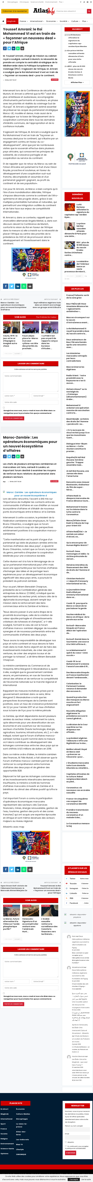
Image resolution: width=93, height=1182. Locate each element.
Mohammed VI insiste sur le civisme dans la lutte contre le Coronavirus (76, 511)
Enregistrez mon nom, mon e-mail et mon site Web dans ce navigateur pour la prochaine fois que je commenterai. (29, 411)
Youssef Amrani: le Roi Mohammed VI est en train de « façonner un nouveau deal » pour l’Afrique (47, 889)
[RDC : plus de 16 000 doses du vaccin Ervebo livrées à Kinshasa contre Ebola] (70, 245)
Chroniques (24, 2)
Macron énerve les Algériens (75, 368)
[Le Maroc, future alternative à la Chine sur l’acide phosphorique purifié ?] (11, 911)
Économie (51, 21)
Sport (3, 1124)
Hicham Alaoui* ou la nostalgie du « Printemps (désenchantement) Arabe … (76, 394)
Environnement (51, 2)
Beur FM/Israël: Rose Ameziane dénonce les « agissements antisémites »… (77, 308)
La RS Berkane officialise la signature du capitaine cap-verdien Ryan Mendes (77, 41)
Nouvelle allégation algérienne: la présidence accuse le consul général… (76, 715)
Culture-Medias (23, 1114)
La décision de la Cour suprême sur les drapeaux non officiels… (77, 728)
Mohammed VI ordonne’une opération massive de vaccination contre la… (77, 409)
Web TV (19, 1144)
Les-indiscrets (22, 1139)
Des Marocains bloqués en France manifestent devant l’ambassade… (77, 675)
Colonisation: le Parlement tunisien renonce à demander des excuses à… (76, 687)
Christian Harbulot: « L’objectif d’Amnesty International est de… (77, 581)
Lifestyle (20, 1149)
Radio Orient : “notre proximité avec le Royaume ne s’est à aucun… (76, 379)
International (36, 21)
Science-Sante (7, 1148)
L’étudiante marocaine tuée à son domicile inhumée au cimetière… (77, 765)
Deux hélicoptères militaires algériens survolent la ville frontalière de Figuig (81, 942)
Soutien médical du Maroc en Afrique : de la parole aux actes (77, 617)
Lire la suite (86, 1179)
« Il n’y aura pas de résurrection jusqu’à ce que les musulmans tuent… (77, 434)
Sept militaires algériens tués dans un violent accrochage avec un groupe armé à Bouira (47, 305)
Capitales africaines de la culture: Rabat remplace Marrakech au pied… (77, 778)
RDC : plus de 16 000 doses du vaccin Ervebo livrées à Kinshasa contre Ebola (76, 72)
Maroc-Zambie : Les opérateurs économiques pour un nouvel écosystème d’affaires (13, 306)
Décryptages (13, 2)
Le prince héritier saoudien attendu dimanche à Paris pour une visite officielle (76, 56)
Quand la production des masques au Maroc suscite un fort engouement (77, 701)
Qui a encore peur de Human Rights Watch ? (77, 544)
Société (63, 21)
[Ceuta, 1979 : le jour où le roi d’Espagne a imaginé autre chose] (11, 327)
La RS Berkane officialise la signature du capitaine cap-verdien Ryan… (77, 211)
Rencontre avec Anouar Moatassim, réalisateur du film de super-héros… (77, 486)
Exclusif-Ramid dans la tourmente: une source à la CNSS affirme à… (77, 642)
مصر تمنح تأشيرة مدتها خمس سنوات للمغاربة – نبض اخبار (80, 996)
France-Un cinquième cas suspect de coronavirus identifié (77, 801)
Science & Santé (37, 2)
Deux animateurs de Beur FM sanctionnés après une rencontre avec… (76, 343)
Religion (4, 1139)
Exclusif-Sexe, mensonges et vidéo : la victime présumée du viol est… (77, 555)
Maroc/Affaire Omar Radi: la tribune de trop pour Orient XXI (77, 523)
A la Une (7, 323)
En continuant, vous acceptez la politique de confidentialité (76, 1147)
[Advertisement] (77, 847)
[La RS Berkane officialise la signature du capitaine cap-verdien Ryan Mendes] (70, 207)
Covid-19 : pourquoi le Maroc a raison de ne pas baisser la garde (76, 606)
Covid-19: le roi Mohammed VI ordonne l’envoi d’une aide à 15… (77, 664)
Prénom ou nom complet (74, 1126)
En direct (4, 1109)
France (23, 21)
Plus (61, 2)
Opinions (4, 1153)
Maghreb (11, 21)
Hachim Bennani (78, 1056)
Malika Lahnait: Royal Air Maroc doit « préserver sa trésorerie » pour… (76, 753)
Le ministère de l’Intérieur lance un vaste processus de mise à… (77, 266)
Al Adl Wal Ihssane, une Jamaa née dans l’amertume (77, 473)
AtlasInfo (70, 1142)
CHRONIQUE (21, 1154)
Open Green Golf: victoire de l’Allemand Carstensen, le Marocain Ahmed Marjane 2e (14, 888)
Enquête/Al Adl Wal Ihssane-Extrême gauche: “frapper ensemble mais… (75, 461)
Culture (74, 21)
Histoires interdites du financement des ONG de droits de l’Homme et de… (78, 569)
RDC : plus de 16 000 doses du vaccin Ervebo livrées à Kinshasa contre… (77, 248)
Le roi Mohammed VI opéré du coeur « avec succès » (77, 653)
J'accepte (74, 1179)
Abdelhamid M (78, 967)
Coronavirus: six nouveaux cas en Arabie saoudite (78, 790)
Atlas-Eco (8, 906)
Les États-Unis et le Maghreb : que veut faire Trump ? (79, 1062)
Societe (4, 1134)
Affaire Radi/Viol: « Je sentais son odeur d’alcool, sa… (76, 534)
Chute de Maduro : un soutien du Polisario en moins (81, 1039)
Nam (74, 936)
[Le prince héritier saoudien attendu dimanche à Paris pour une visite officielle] (70, 226)
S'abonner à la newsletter (15, 11)
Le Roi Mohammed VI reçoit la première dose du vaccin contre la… (77, 331)
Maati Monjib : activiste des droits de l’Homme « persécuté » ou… (77, 421)
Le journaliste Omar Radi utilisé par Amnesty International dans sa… (77, 593)
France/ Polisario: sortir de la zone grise (77, 296)
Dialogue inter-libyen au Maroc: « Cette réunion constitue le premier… (76, 447)
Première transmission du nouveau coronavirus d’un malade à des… (77, 814)
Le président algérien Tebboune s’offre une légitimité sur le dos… (77, 740)
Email (67, 1134)
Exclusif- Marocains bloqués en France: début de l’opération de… (76, 629)
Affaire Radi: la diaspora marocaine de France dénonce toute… (77, 498)
